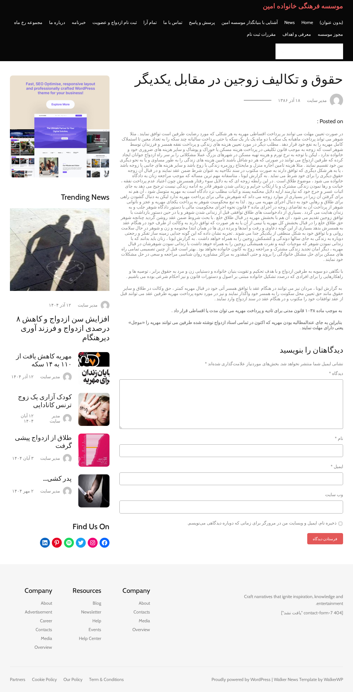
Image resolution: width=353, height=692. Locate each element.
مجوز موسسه (330, 34)
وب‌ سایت (334, 494)
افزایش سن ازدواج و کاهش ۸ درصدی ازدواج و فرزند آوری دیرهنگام (62, 328)
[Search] (281, 51)
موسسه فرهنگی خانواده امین (303, 6)
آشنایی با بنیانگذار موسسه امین (249, 22)
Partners (17, 679)
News (289, 22)
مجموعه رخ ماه (28, 22)
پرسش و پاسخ (202, 22)
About (144, 603)
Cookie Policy (44, 679)
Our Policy (72, 679)
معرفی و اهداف (296, 34)
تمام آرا (150, 22)
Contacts (141, 612)
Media (144, 620)
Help (96, 620)
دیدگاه (336, 373)
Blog (97, 603)
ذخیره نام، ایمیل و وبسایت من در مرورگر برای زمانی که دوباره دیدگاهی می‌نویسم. (262, 523)
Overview (141, 629)
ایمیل (337, 466)
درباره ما (57, 22)
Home (307, 22)
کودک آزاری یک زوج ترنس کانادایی (45, 401)
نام (339, 438)
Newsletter (91, 612)
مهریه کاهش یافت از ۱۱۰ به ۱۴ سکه (44, 360)
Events (95, 629)
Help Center (90, 638)
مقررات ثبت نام (261, 34)
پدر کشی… (57, 478)
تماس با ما (172, 22)
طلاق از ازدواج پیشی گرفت (43, 442)
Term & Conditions (106, 679)
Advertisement (38, 612)
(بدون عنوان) (331, 22)
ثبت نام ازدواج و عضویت (114, 22)
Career (46, 620)
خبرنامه (79, 22)
